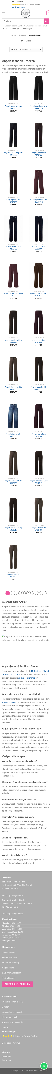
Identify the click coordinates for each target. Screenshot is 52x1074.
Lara (18, 674)
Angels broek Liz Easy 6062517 (38, 482)
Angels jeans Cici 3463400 (39, 528)
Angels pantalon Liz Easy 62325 (39, 388)
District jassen (8, 978)
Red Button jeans (10, 957)
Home (13, 35)
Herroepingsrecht (10, 1017)
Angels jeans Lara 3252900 (39, 154)
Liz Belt (34, 671)
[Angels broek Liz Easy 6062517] (38, 463)
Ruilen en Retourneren (12, 1001)
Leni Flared (44, 671)
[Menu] (3, 13)
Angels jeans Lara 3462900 (39, 341)
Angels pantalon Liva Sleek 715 (13, 107)
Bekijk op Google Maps (12, 895)
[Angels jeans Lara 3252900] (38, 135)
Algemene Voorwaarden (13, 1022)
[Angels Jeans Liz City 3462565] (13, 369)
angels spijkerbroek (27, 677)
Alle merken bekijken (17, 984)
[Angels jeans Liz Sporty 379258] (13, 135)
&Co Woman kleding (11, 972)
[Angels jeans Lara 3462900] (38, 322)
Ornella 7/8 (7, 674)
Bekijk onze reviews (19, 7)
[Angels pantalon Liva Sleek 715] (13, 88)
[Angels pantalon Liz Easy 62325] (38, 369)
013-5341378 (11, 906)
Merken (22, 35)
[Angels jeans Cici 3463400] (38, 510)
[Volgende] (44, 593)
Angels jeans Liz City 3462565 (13, 482)
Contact (5, 1027)
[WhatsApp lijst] (44, 1066)
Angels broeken (9, 702)
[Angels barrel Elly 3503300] (13, 416)
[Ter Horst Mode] (25, 13)
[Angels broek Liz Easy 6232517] (13, 322)
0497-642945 (11, 888)
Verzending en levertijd (12, 1012)
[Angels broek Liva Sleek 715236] (13, 275)
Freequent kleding (10, 962)
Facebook (6, 1056)
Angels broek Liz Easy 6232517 (13, 341)
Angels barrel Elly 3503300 (13, 435)
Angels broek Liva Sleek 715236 (13, 294)
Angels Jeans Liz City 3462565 (13, 388)
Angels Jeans (8, 967)
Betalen (5, 1006)
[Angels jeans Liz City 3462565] (13, 463)
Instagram (6, 1060)
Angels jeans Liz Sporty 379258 (13, 154)
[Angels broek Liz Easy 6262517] (39, 275)
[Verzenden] (46, 21)
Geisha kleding (8, 952)
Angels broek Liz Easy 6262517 (38, 294)
